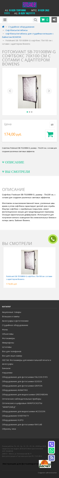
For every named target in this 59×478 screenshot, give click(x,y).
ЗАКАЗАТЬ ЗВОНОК (54, 239)
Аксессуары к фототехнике (15, 320)
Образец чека (9, 428)
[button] (10, 91)
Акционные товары (11, 312)
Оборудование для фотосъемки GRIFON (22, 385)
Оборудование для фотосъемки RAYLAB (22, 424)
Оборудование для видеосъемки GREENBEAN (25, 394)
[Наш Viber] (51, 444)
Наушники (7, 372)
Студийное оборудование (15, 325)
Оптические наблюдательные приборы (21, 398)
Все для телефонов (11, 351)
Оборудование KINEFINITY (15, 415)
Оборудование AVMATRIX (15, 390)
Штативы (7, 347)
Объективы (7, 333)
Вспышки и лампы (10, 316)
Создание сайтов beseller (47, 473)
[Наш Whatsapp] (51, 450)
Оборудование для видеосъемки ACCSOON (23, 411)
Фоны (5, 329)
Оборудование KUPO (12, 420)
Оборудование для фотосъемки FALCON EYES (25, 377)
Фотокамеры (8, 338)
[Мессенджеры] (51, 458)
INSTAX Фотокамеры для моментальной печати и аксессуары (26, 362)
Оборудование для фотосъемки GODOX (22, 381)
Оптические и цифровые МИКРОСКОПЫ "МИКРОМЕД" (22, 405)
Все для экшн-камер (12, 355)
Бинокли (6, 368)
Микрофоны (8, 342)
